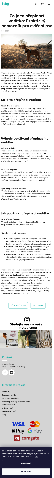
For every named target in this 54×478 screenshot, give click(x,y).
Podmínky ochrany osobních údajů (16, 401)
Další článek (38, 305)
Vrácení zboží (7, 408)
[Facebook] (5, 372)
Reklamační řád (8, 405)
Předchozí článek (18, 305)
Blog (4, 414)
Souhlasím (26, 471)
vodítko (12, 151)
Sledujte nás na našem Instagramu (27, 326)
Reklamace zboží (9, 411)
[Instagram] (12, 372)
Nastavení (26, 463)
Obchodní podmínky (10, 398)
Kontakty (6, 392)
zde (36, 456)
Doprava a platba (9, 395)
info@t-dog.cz (8, 364)
